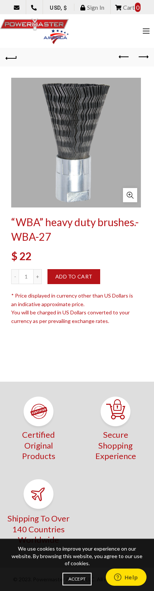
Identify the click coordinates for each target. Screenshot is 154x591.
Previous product (124, 57)
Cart (130, 7)
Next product (142, 57)
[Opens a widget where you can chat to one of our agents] (126, 578)
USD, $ (58, 8)
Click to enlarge (130, 195)
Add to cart (73, 276)
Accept (77, 579)
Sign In (95, 7)
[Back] (11, 57)
